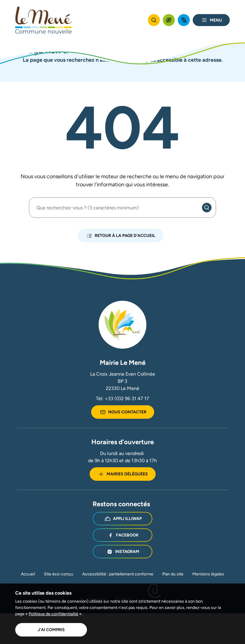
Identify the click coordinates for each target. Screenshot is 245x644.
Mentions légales (208, 574)
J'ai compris (51, 629)
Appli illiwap (127, 518)
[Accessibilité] (169, 20)
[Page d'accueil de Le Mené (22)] (43, 20)
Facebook (127, 535)
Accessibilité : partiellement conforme (117, 574)
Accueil (28, 574)
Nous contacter (127, 411)
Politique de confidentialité (53, 613)
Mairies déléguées (127, 473)
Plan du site (172, 574)
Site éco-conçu (58, 574)
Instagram (127, 551)
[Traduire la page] (184, 20)
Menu (216, 20)
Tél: (122, 398)
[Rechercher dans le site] (154, 20)
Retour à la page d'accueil (125, 235)
